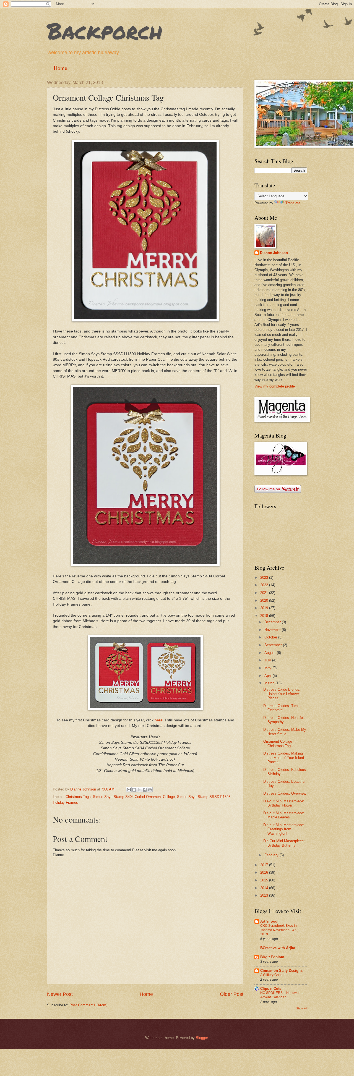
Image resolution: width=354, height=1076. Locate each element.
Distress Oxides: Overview (284, 793)
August (270, 653)
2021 (264, 593)
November (273, 630)
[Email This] (129, 789)
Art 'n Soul (269, 921)
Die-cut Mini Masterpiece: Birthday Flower (283, 803)
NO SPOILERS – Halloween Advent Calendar (281, 995)
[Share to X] (139, 789)
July (268, 660)
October (271, 637)
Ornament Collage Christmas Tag (277, 743)
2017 (264, 865)
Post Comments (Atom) (88, 1005)
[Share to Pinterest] (150, 789)
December (273, 622)
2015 (264, 880)
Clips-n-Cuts (270, 988)
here (159, 720)
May (268, 668)
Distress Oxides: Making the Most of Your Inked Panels (283, 757)
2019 (264, 608)
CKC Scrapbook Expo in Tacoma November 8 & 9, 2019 (279, 930)
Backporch (104, 30)
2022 (264, 585)
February (272, 855)
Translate (292, 203)
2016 (264, 872)
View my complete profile (274, 386)
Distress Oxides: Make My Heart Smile (284, 731)
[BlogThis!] (134, 789)
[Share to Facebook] (144, 789)
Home (60, 68)
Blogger (202, 1038)
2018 (264, 616)
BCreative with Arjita (277, 948)
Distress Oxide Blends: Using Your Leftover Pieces (281, 693)
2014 (264, 888)
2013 (264, 895)
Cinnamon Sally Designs (281, 970)
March (269, 683)
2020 (264, 600)
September (273, 645)
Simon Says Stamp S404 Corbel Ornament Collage (134, 797)
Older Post (231, 994)
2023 (264, 577)
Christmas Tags (78, 797)
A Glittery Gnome (272, 975)
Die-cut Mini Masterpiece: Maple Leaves (283, 815)
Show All (301, 1008)
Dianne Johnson (274, 253)
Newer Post (60, 994)
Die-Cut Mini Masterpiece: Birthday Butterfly (284, 843)
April (268, 676)
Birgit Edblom (272, 957)
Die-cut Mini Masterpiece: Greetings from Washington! (283, 829)
